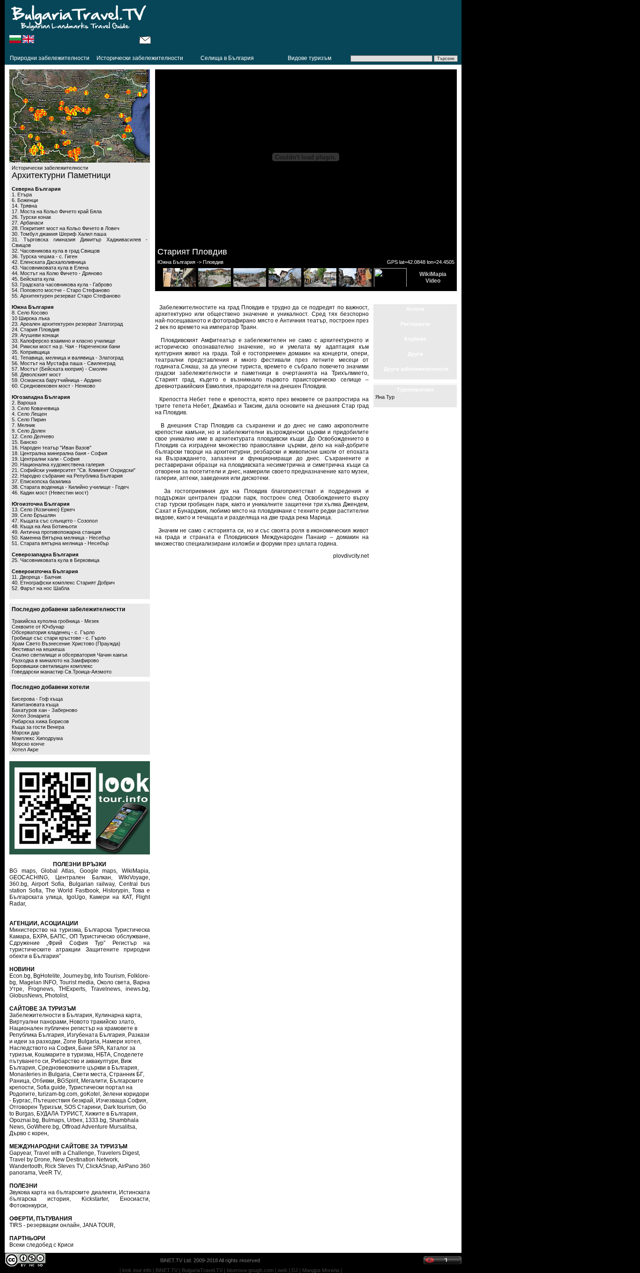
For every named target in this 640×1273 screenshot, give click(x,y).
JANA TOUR (98, 1225)
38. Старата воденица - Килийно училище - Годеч (70, 487)
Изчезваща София (121, 1100)
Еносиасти (134, 1199)
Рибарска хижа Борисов (40, 721)
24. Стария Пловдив (36, 329)
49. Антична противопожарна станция (56, 532)
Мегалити (94, 1081)
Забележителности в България (50, 1015)
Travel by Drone (29, 1159)
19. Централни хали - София (46, 459)
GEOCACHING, (29, 877)
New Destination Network (85, 1159)
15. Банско (24, 442)
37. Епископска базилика (41, 481)
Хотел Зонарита (31, 716)
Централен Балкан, (83, 877)
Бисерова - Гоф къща (37, 699)
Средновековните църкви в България (87, 1067)
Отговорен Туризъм (35, 1107)
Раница (19, 1081)
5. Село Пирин (29, 419)
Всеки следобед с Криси (41, 1245)
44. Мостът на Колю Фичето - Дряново (57, 273)
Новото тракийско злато (101, 1021)
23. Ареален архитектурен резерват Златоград (67, 324)
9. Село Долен (28, 431)
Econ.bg (19, 976)
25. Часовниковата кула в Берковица (55, 560)
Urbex (74, 1120)
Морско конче (28, 744)
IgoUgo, (77, 897)
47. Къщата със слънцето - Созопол (54, 521)
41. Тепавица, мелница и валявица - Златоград (67, 357)
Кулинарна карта (118, 1015)
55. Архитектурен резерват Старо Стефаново (66, 296)
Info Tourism (109, 976)
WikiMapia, (136, 871)
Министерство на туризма (45, 930)
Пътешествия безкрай (63, 1100)
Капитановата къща (35, 704)
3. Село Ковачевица (35, 408)
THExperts (72, 989)
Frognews (40, 989)
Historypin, (116, 890)
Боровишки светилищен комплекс (52, 666)
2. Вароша (24, 402)
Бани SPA (91, 1048)
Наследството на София (42, 1048)
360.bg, (19, 884)
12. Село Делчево (33, 436)
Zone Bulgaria (81, 1041)
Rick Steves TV (64, 1166)
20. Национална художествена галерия (58, 464)
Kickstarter (95, 1199)
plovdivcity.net (351, 556)
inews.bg (137, 989)
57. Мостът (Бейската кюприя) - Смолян (59, 369)
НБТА (103, 1054)
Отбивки (43, 1081)
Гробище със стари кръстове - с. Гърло (59, 638)
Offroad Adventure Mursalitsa (98, 1126)
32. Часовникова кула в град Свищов (56, 251)
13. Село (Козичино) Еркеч (43, 509)
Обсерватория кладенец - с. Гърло (53, 632)
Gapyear (20, 1153)
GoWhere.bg (43, 1126)
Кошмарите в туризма (64, 1054)
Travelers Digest (118, 1153)
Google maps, (99, 871)
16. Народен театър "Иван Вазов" (51, 447)
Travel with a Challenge (64, 1153)
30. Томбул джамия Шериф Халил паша (59, 234)
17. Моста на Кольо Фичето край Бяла (57, 211)
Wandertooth (25, 1166)
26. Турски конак (31, 217)
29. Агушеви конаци (35, 335)
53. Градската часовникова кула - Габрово (62, 284)
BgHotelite (46, 976)
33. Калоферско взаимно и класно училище (63, 341)
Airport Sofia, (48, 884)
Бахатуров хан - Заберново (44, 710)
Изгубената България (96, 1035)
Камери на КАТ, (111, 897)
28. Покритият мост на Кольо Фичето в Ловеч (65, 228)
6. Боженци (25, 200)
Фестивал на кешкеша (38, 649)
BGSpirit (67, 1081)
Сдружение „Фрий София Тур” (57, 943)
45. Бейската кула (33, 279)
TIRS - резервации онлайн (44, 1225)
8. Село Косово (30, 312)
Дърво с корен (28, 1133)
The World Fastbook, (72, 890)
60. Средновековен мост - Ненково (53, 386)
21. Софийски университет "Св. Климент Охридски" (73, 470)
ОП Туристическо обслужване (109, 936)
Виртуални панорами (38, 1021)
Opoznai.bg (24, 1120)
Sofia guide (51, 1087)
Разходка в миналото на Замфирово (55, 660)
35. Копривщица (31, 352)
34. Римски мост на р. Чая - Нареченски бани (66, 346)
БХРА (40, 936)
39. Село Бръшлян (34, 515)
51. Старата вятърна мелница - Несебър (60, 543)
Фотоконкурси (27, 1205)
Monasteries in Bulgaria (39, 1074)
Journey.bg (77, 976)
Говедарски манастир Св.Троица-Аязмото (62, 671)
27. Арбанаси (27, 222)
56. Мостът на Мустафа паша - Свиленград (63, 363)
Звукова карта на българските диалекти (62, 1192)
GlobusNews (25, 995)
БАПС (58, 936)
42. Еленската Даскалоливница (49, 262)
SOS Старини (82, 1107)
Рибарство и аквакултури (84, 1061)
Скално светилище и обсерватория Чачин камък (69, 655)
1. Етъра (22, 194)
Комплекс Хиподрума (37, 738)
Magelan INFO (38, 982)
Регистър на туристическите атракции (79, 946)
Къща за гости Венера (38, 727)
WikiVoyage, (134, 877)
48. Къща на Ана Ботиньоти (44, 526)
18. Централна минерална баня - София (59, 453)
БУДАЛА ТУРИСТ (59, 1113)
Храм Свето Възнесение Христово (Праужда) (66, 643)
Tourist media (77, 982)
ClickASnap (101, 1166)
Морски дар (25, 732)
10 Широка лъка (31, 318)
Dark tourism (120, 1107)
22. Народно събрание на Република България (67, 476)
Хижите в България (110, 1113)
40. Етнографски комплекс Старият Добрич (63, 582)
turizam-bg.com (57, 1094)
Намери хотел (121, 1041)
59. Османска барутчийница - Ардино (56, 380)
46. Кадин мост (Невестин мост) (50, 492)
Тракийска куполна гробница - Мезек (55, 621)
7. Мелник (23, 425)
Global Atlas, (58, 871)
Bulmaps (53, 1120)
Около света (113, 982)
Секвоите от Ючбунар (38, 626)
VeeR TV (49, 1172)
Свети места (89, 1074)
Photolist (56, 995)
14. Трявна (24, 206)
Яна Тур (384, 397)
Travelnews (105, 989)
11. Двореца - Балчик (36, 577)
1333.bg (95, 1120)
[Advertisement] (306, 26)
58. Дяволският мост (36, 374)
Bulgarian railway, (92, 884)
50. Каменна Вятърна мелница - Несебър (61, 537)
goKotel (90, 1094)
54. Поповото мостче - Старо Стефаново (61, 290)
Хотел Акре (25, 749)
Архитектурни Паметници (61, 175)
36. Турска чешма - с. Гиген (44, 256)
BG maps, (23, 871)
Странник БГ (126, 1074)
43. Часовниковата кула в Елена (50, 267)
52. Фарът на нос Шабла (40, 588)
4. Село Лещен (29, 414)
